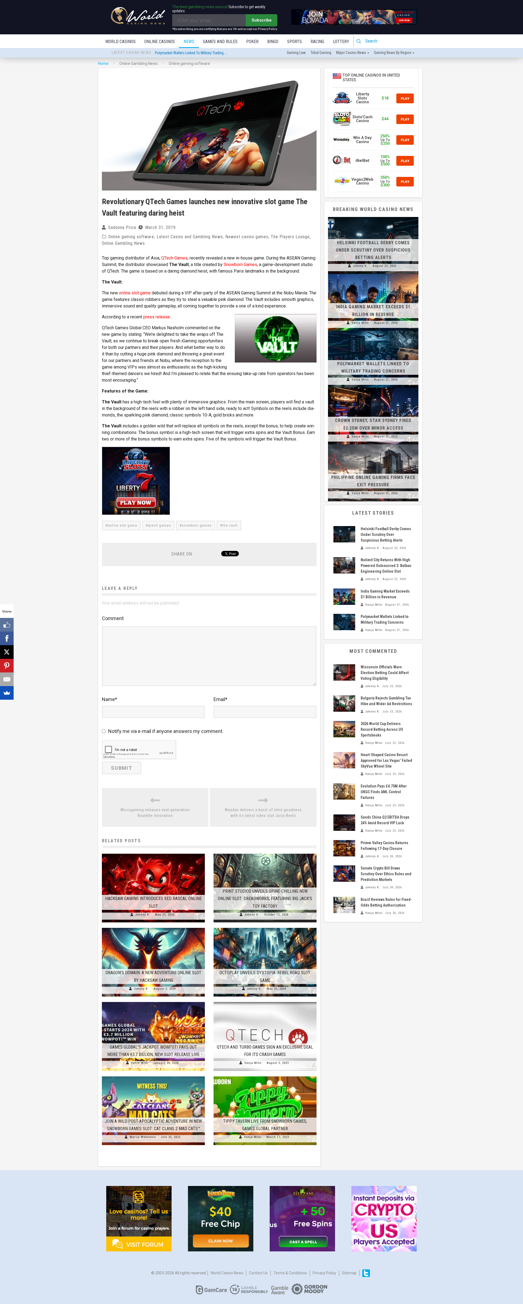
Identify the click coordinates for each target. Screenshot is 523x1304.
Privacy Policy (324, 1273)
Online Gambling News (123, 243)
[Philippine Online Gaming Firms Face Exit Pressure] (373, 444)
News (189, 41)
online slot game (135, 292)
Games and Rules (220, 41)
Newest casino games (246, 236)
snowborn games (197, 525)
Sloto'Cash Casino (362, 119)
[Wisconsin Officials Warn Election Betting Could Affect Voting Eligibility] (344, 672)
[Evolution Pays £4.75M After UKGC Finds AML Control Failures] (344, 791)
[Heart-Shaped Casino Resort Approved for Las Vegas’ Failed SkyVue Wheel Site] (344, 760)
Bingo (272, 41)
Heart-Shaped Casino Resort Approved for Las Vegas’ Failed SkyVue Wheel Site (386, 760)
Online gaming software (131, 236)
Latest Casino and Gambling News (190, 236)
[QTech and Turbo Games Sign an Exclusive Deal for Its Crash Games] (265, 1002)
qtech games (159, 525)
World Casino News (227, 1273)
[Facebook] (7, 638)
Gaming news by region (392, 52)
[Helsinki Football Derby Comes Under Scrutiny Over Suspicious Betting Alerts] (373, 217)
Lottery (341, 41)
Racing (317, 41)
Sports (294, 41)
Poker (252, 41)
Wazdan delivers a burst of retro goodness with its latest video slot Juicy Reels (263, 813)
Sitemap (349, 1273)
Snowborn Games (240, 264)
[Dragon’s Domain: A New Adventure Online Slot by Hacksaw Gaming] (153, 928)
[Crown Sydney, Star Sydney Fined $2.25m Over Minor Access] (373, 387)
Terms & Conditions (290, 1273)
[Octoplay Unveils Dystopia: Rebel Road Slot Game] (265, 928)
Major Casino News (351, 52)
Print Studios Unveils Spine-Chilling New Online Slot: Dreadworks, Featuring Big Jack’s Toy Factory (265, 898)
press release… (158, 316)
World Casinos (120, 41)
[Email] (7, 679)
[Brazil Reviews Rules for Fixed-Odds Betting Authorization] (344, 905)
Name (109, 699)
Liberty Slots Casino (362, 98)
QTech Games (174, 258)
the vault (230, 525)
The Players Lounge (290, 236)
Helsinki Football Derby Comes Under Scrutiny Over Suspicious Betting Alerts (213, 52)
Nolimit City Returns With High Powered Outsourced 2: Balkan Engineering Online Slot (386, 565)
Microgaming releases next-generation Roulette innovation (155, 813)
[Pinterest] (7, 665)
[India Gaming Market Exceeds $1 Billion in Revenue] (373, 274)
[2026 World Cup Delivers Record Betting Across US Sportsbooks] (344, 729)
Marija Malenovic (143, 1137)
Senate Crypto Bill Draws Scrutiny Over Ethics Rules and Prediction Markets (386, 874)
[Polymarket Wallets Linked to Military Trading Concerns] (373, 330)
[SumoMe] (7, 693)
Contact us (258, 1273)
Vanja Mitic (139, 1063)
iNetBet (362, 160)
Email (220, 699)
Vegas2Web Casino (362, 181)
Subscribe (262, 20)
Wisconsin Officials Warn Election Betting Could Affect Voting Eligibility (385, 673)
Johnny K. (142, 914)
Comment (113, 618)
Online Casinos (159, 41)
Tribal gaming (321, 52)
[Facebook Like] (7, 625)
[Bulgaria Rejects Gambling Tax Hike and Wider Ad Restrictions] (344, 703)
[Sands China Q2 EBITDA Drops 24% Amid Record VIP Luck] (344, 822)
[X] (7, 652)
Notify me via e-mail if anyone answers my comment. (165, 731)
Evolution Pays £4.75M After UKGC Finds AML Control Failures (384, 792)
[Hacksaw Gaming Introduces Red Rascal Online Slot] (153, 854)
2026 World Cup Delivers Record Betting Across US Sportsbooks (382, 729)
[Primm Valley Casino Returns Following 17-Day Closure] (344, 848)
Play (405, 98)
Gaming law (296, 52)
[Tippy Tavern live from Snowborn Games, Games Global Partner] (265, 1076)
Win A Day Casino (362, 139)
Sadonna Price (122, 227)
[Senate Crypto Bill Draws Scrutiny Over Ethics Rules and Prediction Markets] (344, 873)
